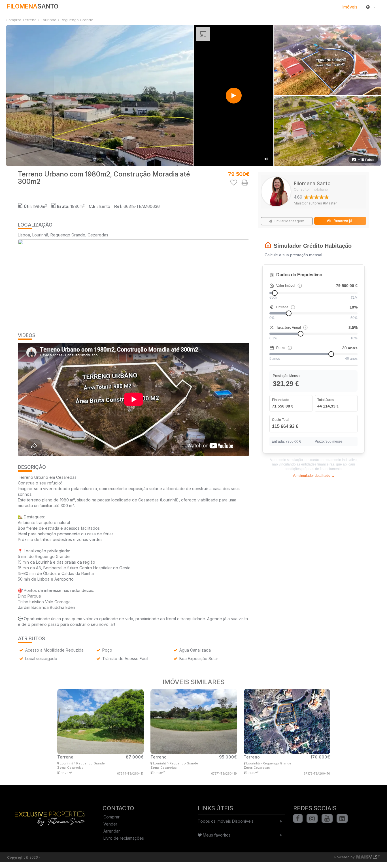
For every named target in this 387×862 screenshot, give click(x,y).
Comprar (111, 816)
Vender (110, 824)
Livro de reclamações (123, 838)
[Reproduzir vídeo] (234, 96)
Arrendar (111, 831)
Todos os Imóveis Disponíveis (226, 821)
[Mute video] (266, 159)
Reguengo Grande (77, 20)
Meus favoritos (216, 835)
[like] (233, 182)
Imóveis (350, 7)
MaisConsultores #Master (315, 203)
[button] (371, 7)
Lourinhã (48, 20)
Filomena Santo (312, 186)
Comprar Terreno (21, 20)
